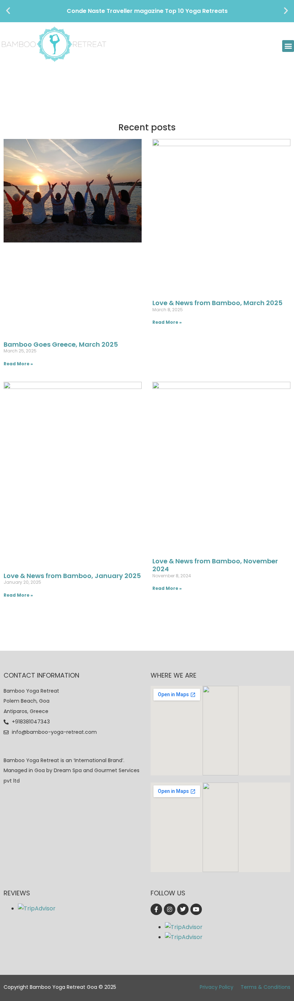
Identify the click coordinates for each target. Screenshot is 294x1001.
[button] (8, 10)
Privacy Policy (216, 987)
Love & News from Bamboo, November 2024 (215, 565)
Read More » (18, 364)
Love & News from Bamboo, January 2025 (72, 575)
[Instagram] (169, 909)
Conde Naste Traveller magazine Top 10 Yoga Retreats (147, 11)
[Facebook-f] (156, 909)
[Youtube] (196, 909)
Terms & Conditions (265, 987)
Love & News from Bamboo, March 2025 (217, 302)
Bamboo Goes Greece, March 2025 (61, 344)
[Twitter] (183, 909)
